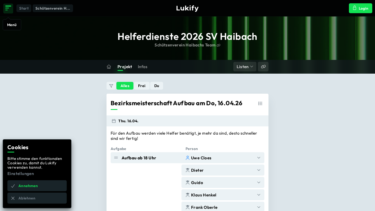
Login (363, 8)
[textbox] (187, 136)
